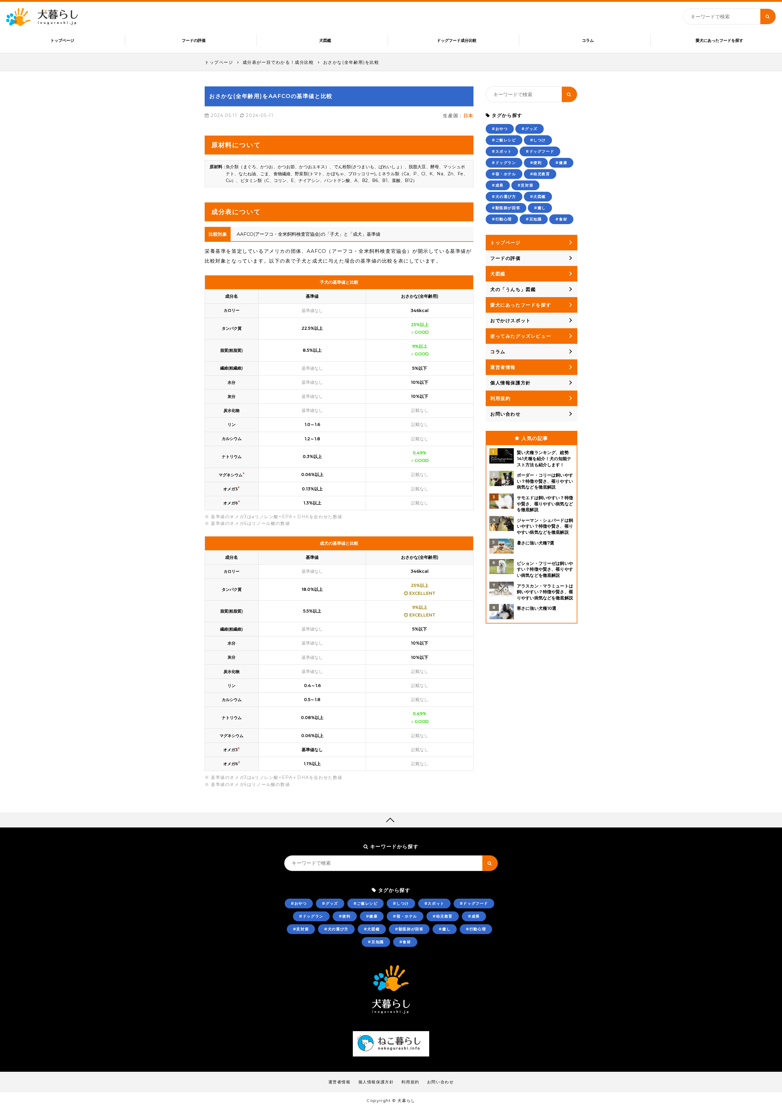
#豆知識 (534, 219)
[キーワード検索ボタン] (768, 16)
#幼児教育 (540, 174)
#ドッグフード (540, 151)
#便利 (536, 162)
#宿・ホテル (504, 174)
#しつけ (538, 140)
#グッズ (529, 128)
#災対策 (525, 185)
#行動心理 (502, 219)
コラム (588, 40)
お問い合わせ (505, 414)
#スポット (502, 151)
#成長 (498, 185)
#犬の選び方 (504, 196)
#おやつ (500, 128)
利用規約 (500, 398)
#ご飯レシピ (504, 140)
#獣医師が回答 (506, 207)
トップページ (62, 40)
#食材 (561, 219)
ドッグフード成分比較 (457, 40)
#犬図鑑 (538, 196)
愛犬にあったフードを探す (719, 40)
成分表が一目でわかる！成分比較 (278, 62)
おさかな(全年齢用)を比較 (351, 62)
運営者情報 (503, 367)
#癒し (540, 207)
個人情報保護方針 (510, 383)
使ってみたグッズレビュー (520, 336)
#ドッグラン (504, 162)
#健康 (561, 162)
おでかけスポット (510, 320)
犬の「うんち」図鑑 (513, 289)
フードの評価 (194, 40)
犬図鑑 (325, 40)
